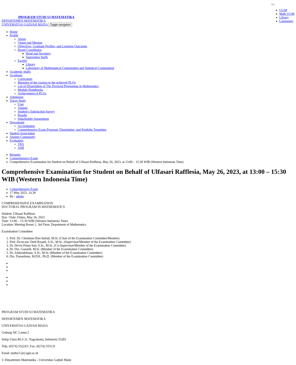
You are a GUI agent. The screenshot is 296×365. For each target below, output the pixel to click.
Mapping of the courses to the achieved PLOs (47, 82)
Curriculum (25, 79)
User (21, 104)
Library (284, 17)
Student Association (22, 133)
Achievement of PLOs (32, 93)
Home (14, 31)
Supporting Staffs (37, 57)
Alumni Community (22, 137)
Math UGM (286, 14)
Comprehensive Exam (24, 158)
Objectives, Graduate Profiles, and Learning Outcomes (52, 46)
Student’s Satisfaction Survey (36, 111)
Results (22, 115)
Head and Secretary (38, 53)
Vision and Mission (30, 42)
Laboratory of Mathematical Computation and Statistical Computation (70, 68)
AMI (21, 147)
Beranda (15, 154)
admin (20, 196)
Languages (286, 21)
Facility (22, 60)
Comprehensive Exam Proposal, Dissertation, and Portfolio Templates (62, 129)
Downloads (17, 122)
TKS (21, 144)
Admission (16, 97)
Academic (16, 75)
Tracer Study (18, 100)
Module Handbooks (30, 89)
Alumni (22, 108)
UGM (283, 10)
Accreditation (26, 126)
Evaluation (16, 140)
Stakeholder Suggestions (33, 118)
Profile (14, 35)
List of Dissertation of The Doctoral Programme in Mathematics (58, 86)
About (22, 39)
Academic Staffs (20, 71)
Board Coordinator (30, 50)
